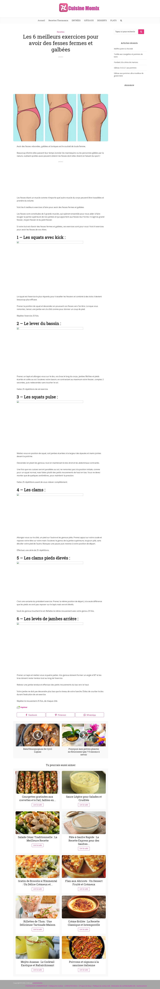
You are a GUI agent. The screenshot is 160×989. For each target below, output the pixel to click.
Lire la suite (37, 805)
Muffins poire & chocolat (123, 49)
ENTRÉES (76, 20)
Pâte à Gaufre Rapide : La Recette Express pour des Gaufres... (84, 840)
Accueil (41, 20)
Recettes (60, 32)
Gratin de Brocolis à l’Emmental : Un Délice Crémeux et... (37, 882)
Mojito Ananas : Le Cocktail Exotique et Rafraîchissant (37, 963)
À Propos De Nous (85, 986)
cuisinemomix (37, 983)
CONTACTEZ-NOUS (71, 986)
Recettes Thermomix (58, 20)
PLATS (113, 20)
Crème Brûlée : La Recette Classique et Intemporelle (84, 923)
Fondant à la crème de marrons (126, 62)
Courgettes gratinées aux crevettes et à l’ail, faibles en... (37, 798)
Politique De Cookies (56, 986)
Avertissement (141, 986)
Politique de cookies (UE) (101, 986)
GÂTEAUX (89, 20)
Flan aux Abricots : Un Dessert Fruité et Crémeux (83, 882)
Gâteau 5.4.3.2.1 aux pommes (125, 68)
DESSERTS (102, 20)
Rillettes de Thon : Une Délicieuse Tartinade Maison (37, 923)
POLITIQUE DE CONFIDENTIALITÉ (36, 986)
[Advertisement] (60, 74)
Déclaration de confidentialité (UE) (123, 986)
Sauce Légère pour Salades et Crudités (84, 798)
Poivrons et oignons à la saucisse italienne (84, 963)
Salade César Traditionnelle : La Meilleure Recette (37, 838)
